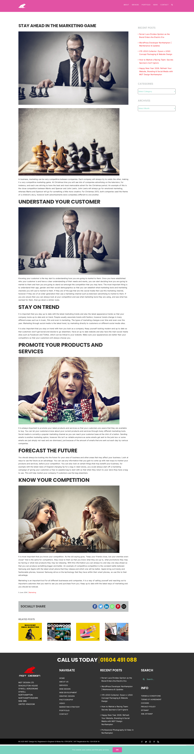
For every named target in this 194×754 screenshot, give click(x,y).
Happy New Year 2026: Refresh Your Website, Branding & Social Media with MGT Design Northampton (156, 71)
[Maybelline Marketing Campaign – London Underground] (116, 631)
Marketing (32, 592)
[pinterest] (154, 742)
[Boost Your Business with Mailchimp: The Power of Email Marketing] (30, 631)
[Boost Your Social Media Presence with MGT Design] (88, 631)
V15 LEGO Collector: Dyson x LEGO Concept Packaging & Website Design (117, 698)
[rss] (158, 742)
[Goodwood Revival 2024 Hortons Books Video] (59, 631)
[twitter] (146, 742)
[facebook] (142, 742)
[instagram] (150, 742)
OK (117, 749)
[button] (172, 4)
